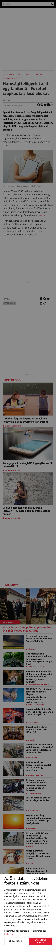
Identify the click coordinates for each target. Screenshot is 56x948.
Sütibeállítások (15, 941)
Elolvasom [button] (9, 934)
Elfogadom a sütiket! (40, 941)
